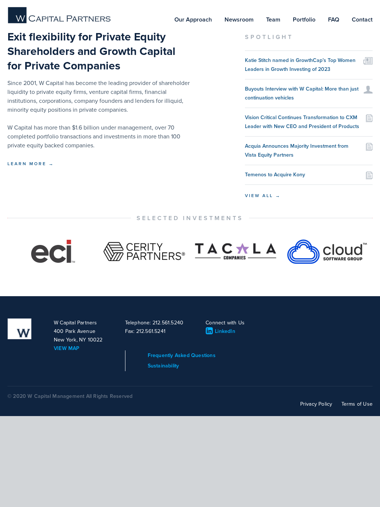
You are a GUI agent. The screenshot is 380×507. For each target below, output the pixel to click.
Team (273, 19)
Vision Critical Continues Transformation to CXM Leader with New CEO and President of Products (302, 122)
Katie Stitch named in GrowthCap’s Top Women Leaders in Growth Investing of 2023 (300, 64)
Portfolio (304, 19)
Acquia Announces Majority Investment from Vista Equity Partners (296, 150)
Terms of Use (357, 404)
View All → (263, 195)
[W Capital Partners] (59, 22)
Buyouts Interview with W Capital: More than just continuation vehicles (301, 93)
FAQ (333, 19)
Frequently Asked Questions (182, 355)
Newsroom (239, 19)
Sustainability (163, 366)
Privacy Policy (316, 404)
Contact (362, 19)
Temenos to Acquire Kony (275, 174)
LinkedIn (225, 331)
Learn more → (30, 163)
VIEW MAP (67, 348)
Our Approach (193, 19)
